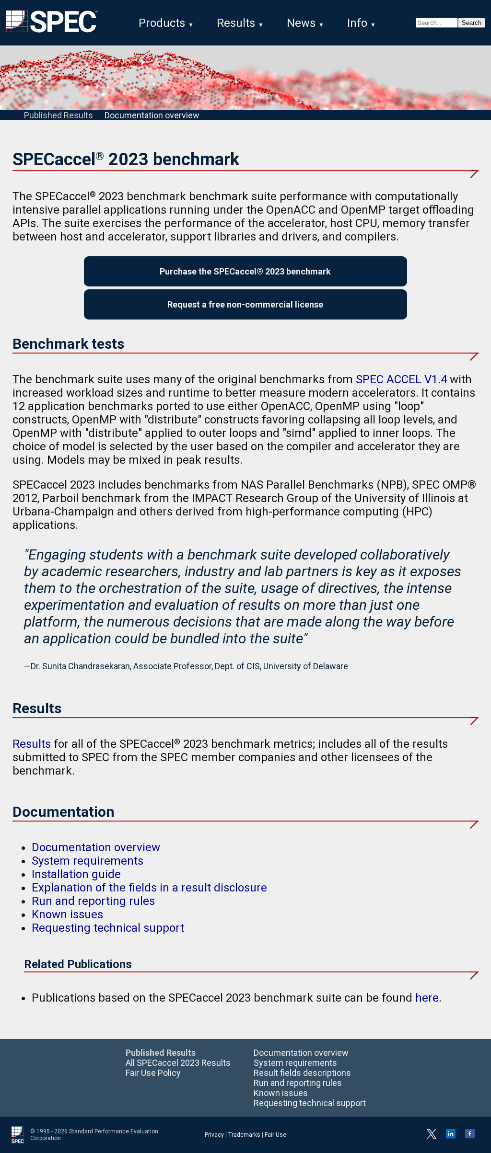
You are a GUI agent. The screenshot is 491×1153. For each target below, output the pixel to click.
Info (357, 23)
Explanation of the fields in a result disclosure (149, 887)
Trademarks (244, 1134)
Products (162, 23)
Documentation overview (152, 115)
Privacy (214, 1134)
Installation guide (76, 874)
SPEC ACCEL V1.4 (401, 379)
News (301, 23)
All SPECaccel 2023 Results (178, 1063)
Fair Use (275, 1134)
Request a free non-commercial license (245, 304)
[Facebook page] (470, 1136)
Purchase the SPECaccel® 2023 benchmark (245, 271)
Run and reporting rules (93, 901)
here (427, 998)
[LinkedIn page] (451, 1136)
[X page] (431, 1136)
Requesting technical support (108, 928)
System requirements (87, 861)
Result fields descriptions (302, 1073)
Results (236, 23)
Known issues (67, 914)
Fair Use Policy (153, 1073)
